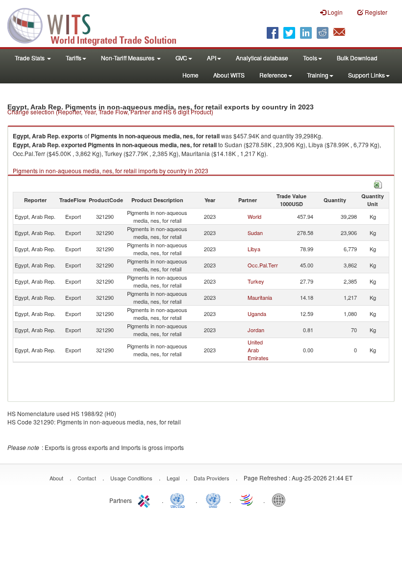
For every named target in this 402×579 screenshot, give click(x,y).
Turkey (256, 281)
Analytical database (262, 57)
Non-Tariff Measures (128, 57)
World (254, 216)
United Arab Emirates (258, 350)
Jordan (256, 330)
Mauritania (260, 297)
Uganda (257, 313)
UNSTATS (213, 499)
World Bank (281, 499)
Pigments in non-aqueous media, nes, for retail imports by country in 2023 (110, 170)
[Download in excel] (378, 183)
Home (190, 75)
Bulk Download (357, 57)
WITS (98, 24)
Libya (254, 249)
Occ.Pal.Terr (263, 265)
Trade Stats (30, 57)
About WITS (229, 75)
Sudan (255, 233)
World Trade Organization (247, 499)
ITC (145, 499)
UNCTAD (179, 499)
